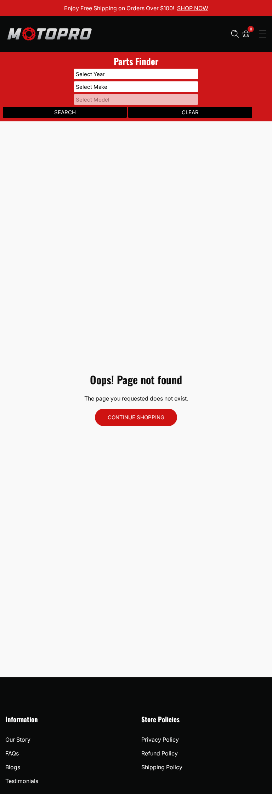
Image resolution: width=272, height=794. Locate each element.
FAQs (12, 753)
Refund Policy (159, 753)
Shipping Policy (161, 767)
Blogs (12, 767)
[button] (235, 34)
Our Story (17, 739)
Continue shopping (136, 417)
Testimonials (21, 780)
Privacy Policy (160, 739)
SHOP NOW (192, 7)
